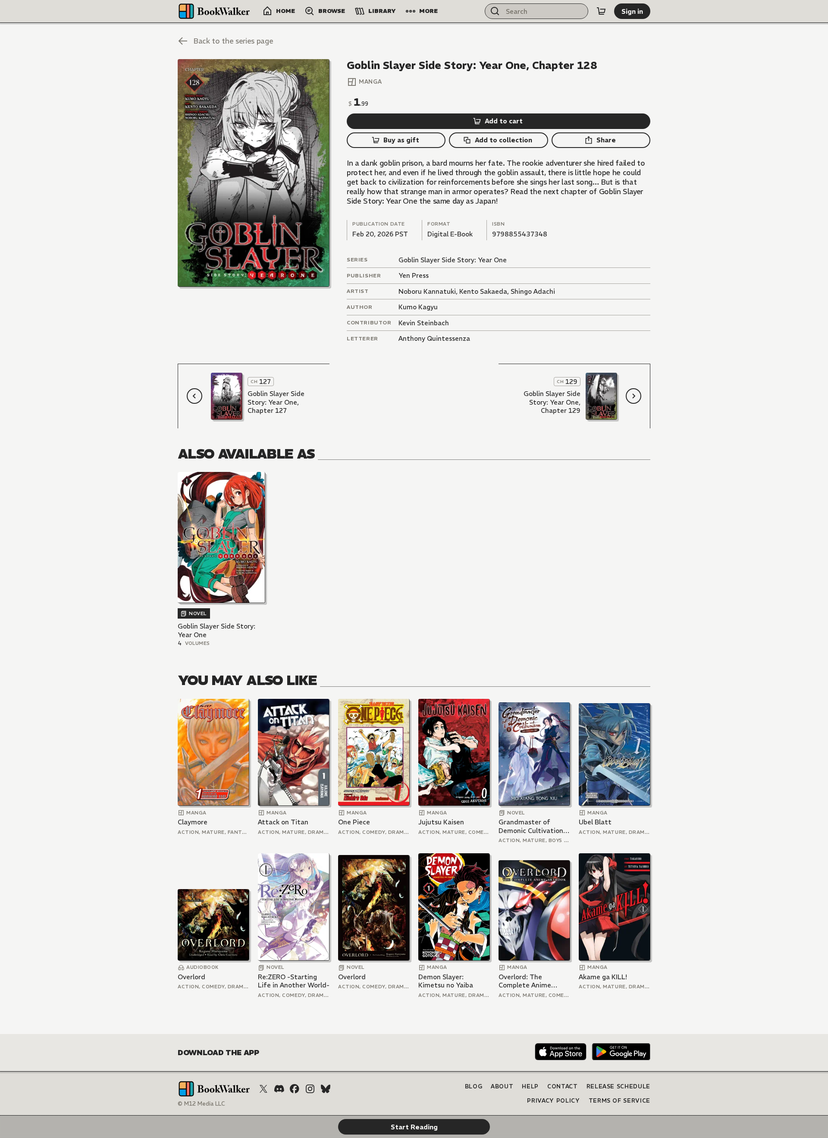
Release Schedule (618, 1086)
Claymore (192, 822)
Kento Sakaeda (483, 291)
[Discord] (279, 1089)
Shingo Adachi (533, 291)
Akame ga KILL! (603, 977)
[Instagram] (310, 1089)
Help (530, 1086)
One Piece (354, 822)
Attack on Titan (283, 822)
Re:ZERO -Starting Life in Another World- (293, 981)
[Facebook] (294, 1089)
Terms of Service (619, 1100)
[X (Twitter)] (263, 1089)
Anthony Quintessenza (434, 338)
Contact (562, 1086)
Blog (474, 1086)
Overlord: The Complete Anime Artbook (525, 981)
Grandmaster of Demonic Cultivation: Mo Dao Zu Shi (532, 826)
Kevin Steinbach (423, 323)
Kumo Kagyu (418, 307)
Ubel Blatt (595, 822)
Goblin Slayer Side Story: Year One (452, 260)
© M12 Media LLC (201, 1104)
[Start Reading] (253, 173)
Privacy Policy (553, 1100)
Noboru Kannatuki (427, 291)
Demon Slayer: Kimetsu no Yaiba (445, 981)
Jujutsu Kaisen (441, 822)
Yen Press (413, 275)
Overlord (191, 977)
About (502, 1086)
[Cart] (601, 11)
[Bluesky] (325, 1089)
